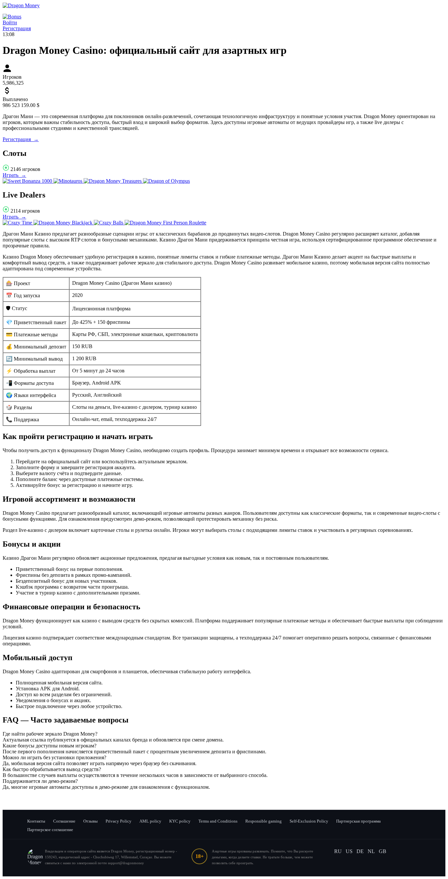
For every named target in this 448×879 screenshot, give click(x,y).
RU (338, 851)
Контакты (36, 821)
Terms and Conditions (217, 821)
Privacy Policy (119, 821)
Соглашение (64, 821)
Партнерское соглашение (50, 829)
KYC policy (180, 821)
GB (382, 851)
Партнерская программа (358, 821)
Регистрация (17, 28)
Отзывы (90, 821)
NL (371, 851)
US (349, 851)
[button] (224, 734)
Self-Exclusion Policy (309, 821)
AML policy (150, 821)
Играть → (14, 175)
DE (360, 851)
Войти (10, 22)
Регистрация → (21, 139)
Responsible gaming (263, 821)
